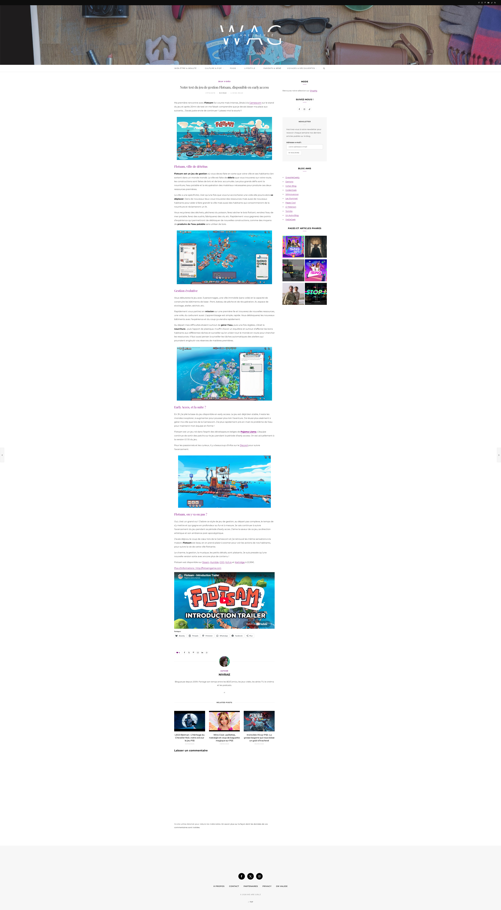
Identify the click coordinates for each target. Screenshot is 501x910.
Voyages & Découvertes (301, 68)
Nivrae (223, 93)
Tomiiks (289, 211)
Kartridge (240, 562)
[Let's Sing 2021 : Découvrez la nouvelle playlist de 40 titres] (316, 294)
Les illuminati (291, 198)
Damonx (289, 181)
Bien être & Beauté (186, 68)
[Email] (162, 129)
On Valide (282, 886)
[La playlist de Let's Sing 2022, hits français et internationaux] (293, 270)
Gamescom (255, 103)
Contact (234, 886)
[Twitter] (162, 116)
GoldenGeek (291, 190)
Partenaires (251, 886)
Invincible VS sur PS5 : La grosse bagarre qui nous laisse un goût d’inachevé (259, 738)
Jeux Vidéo (224, 81)
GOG (222, 562)
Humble (214, 562)
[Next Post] (499, 455)
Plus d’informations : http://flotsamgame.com (197, 568)
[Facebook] (162, 109)
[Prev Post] (2, 455)
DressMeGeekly (292, 177)
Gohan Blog (290, 186)
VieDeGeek (290, 219)
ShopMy (313, 90)
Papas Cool (290, 202)
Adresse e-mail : (294, 142)
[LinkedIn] (162, 136)
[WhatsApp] (162, 142)
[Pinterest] (162, 122)
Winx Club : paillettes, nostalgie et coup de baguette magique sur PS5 (224, 738)
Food (233, 68)
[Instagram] (259, 876)
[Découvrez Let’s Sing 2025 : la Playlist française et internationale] (316, 270)
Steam (205, 562)
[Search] (323, 68)
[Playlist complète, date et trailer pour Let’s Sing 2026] (293, 247)
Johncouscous (292, 194)
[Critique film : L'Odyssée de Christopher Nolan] (293, 294)
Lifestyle (249, 68)
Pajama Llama (248, 432)
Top (251, 902)
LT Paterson (290, 207)
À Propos (219, 886)
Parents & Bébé (272, 68)
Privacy (267, 886)
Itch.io (228, 562)
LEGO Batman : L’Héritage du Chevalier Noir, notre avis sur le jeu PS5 (189, 738)
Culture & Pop (213, 68)
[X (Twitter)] (250, 876)
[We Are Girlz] (250, 35)
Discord (244, 445)
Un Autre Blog (292, 215)
